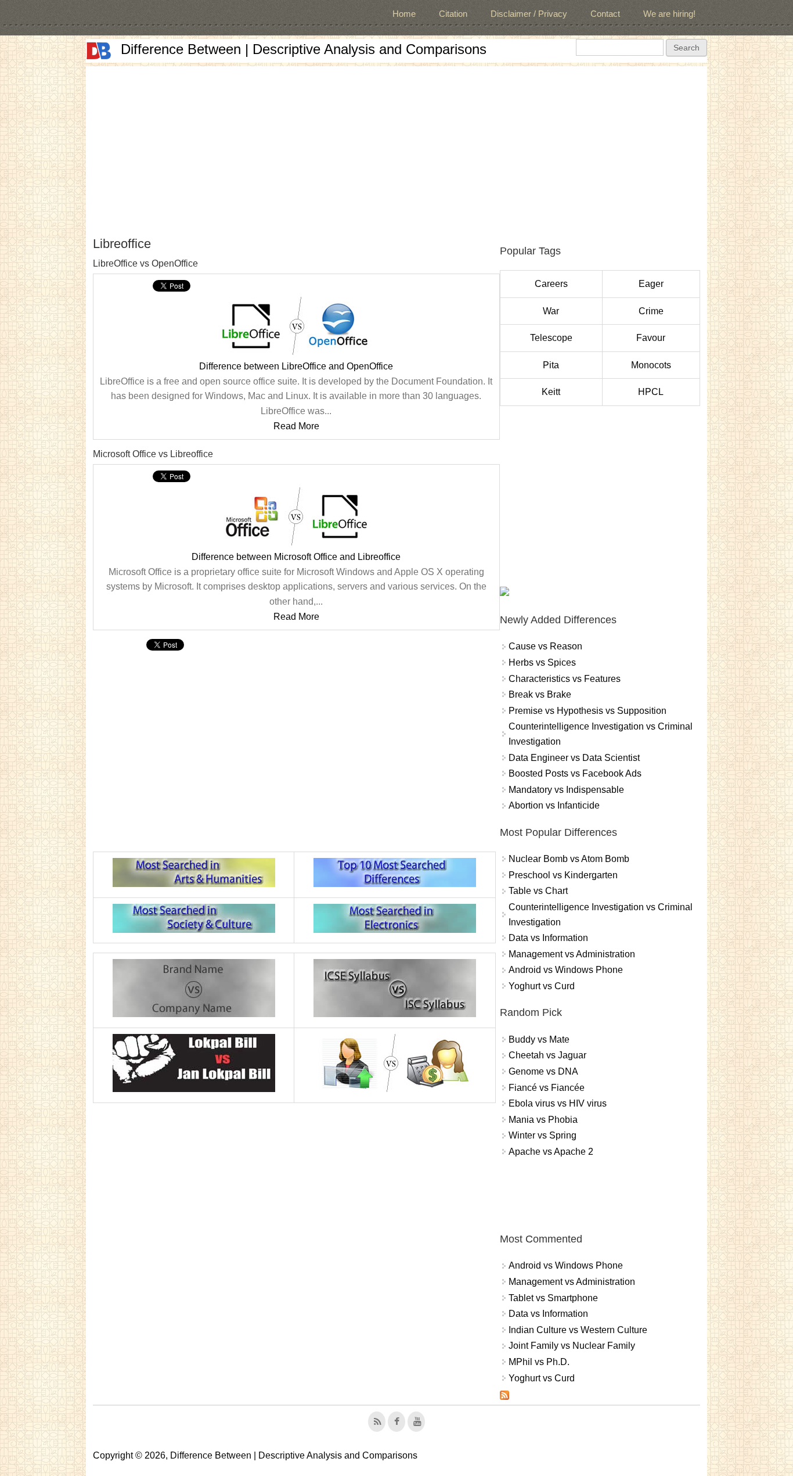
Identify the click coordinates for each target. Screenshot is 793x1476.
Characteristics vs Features (565, 679)
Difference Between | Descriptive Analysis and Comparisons (303, 49)
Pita (551, 365)
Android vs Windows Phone (566, 970)
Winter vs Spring (542, 1135)
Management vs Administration (572, 954)
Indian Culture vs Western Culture (578, 1330)
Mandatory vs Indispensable (566, 790)
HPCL (651, 392)
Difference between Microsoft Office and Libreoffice (296, 557)
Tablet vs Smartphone (553, 1298)
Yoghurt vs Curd (542, 986)
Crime (651, 311)
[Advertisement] (396, 147)
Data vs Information (548, 938)
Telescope (551, 338)
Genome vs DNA (543, 1071)
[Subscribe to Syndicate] (504, 1397)
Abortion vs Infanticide (554, 805)
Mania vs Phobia (543, 1120)
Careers (551, 284)
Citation (453, 14)
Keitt (551, 392)
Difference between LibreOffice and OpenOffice (296, 366)
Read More (296, 426)
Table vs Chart (538, 891)
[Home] (98, 51)
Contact (605, 14)
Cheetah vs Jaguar (547, 1055)
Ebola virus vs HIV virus (558, 1103)
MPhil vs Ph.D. (539, 1362)
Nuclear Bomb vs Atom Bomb (569, 859)
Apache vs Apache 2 (551, 1152)
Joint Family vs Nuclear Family (572, 1346)
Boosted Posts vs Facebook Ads (575, 773)
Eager (651, 284)
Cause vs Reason (545, 646)
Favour (650, 338)
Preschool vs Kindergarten (563, 875)
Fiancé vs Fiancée (547, 1088)
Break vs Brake (540, 694)
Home (404, 14)
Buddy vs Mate (539, 1039)
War (551, 311)
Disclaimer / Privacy (529, 14)
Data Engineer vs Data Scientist (574, 758)
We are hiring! (669, 14)
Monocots (651, 365)
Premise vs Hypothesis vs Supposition (587, 711)
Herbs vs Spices (542, 662)
